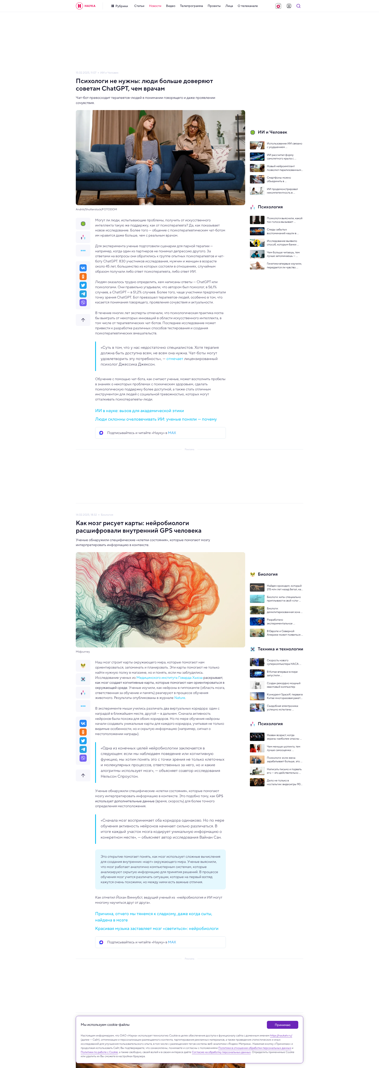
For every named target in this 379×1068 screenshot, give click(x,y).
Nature (179, 697)
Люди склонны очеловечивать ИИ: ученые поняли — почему (156, 419)
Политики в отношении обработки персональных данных (254, 1048)
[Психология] (83, 237)
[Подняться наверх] (83, 320)
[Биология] (83, 666)
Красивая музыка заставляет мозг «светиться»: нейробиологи (157, 928)
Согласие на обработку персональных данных (221, 1052)
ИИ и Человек (109, 73)
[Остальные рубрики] (83, 250)
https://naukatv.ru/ (281, 1035)
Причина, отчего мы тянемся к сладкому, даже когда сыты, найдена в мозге (153, 916)
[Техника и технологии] (83, 679)
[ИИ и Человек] (83, 224)
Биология (107, 515)
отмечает (174, 358)
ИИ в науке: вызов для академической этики (139, 410)
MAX (172, 432)
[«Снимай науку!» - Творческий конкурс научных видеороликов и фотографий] (278, 6)
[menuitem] (139, 5)
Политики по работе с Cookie (99, 1052)
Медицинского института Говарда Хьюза (169, 677)
